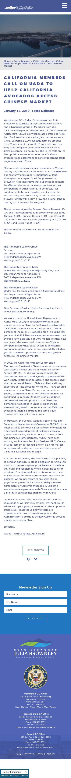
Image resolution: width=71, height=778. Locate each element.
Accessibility (28, 754)
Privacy (40, 754)
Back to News (35, 550)
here (51, 230)
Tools (18, 754)
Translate (24, 775)
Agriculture (37, 534)
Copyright (50, 754)
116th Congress (21, 534)
